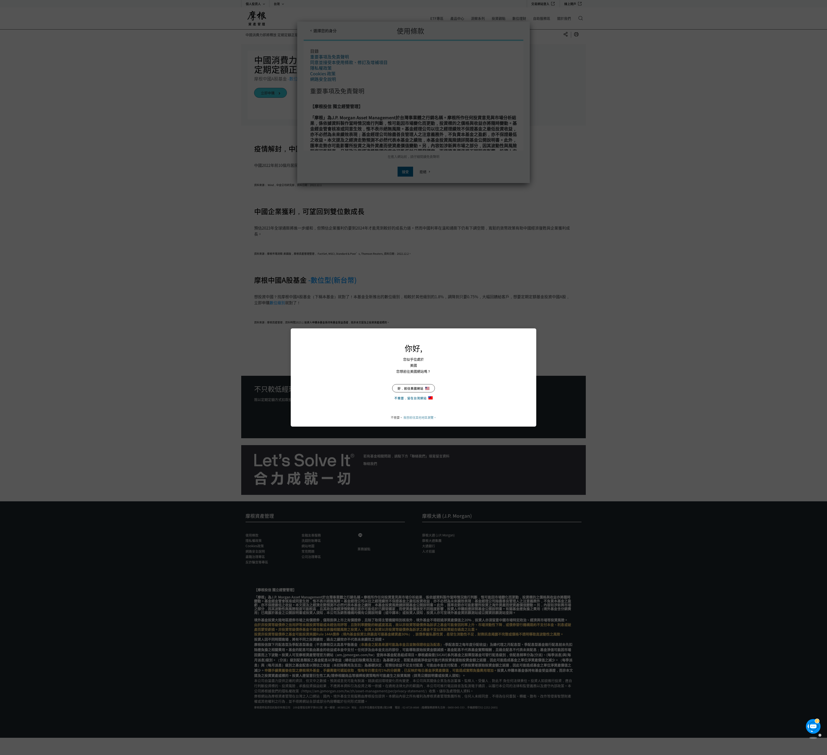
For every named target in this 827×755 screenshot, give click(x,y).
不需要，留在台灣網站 (410, 398)
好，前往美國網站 (410, 388)
